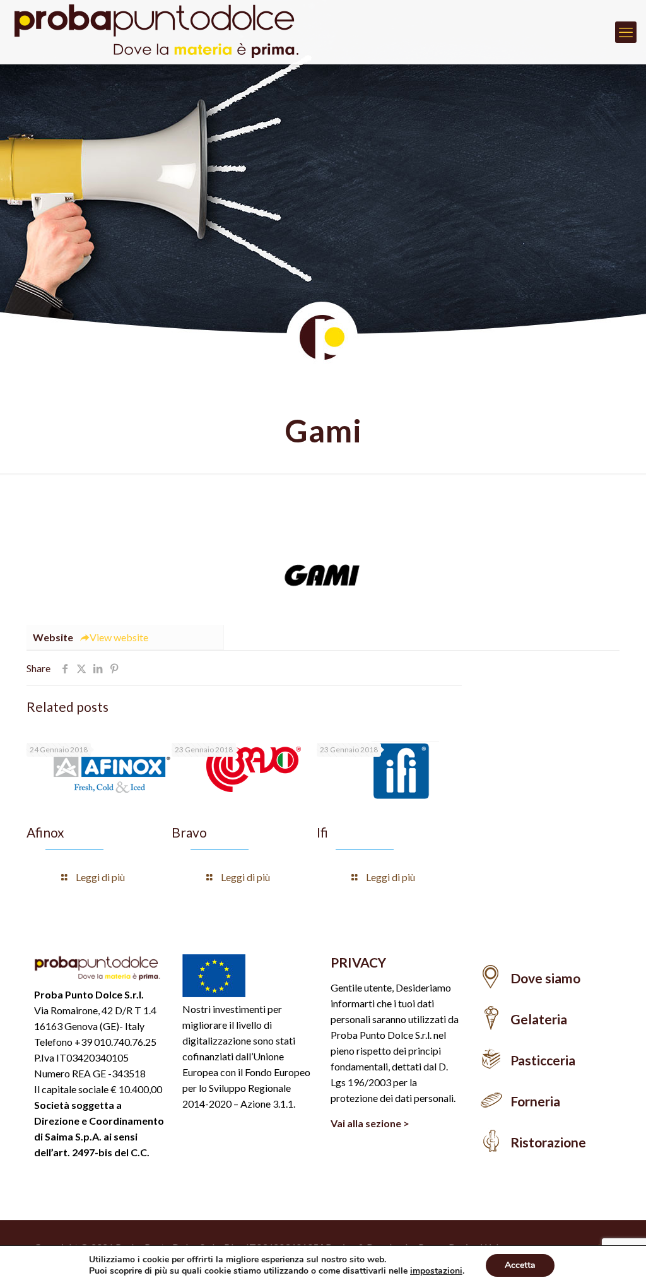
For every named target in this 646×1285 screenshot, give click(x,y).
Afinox (45, 832)
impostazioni (436, 1271)
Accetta (520, 1265)
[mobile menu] (626, 32)
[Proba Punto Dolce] (164, 32)
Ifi (322, 832)
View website (119, 637)
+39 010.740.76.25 (115, 1042)
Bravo (189, 832)
